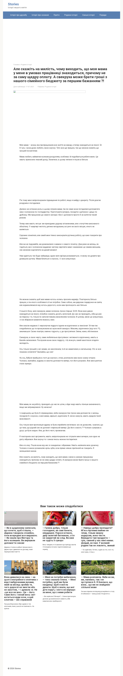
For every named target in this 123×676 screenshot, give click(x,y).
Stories (13, 4)
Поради (102, 15)
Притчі (56, 15)
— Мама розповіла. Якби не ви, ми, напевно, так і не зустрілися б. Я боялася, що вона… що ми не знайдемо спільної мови (98, 582)
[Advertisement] (61, 39)
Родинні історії (70, 15)
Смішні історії (88, 15)
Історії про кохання (40, 15)
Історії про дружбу (18, 15)
